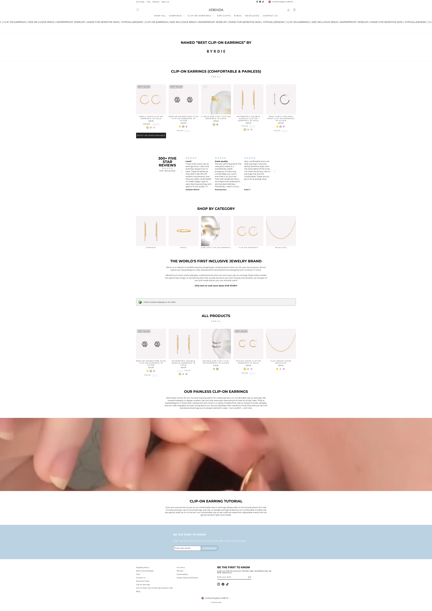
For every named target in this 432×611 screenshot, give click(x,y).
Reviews (156, 2)
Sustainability (182, 574)
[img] (167, 168)
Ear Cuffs (224, 16)
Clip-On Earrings (200, 16)
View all (216, 77)
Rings (238, 16)
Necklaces (252, 16)
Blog (138, 591)
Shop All (160, 16)
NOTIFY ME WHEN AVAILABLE (151, 135)
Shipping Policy (142, 567)
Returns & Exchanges (145, 571)
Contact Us (270, 16)
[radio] (147, 124)
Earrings (176, 16)
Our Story (181, 567)
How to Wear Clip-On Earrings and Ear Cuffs (154, 588)
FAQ (148, 2)
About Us (165, 2)
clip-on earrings (254, 398)
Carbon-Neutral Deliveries (187, 578)
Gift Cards (140, 2)
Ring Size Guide (142, 581)
